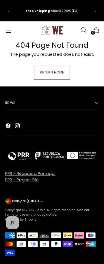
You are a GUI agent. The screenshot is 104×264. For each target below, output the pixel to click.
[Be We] (52, 30)
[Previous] (8, 10)
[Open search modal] (83, 30)
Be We (40, 210)
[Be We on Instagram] (17, 126)
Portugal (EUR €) (25, 201)
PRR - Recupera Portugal (30, 173)
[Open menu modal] (8, 30)
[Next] (95, 10)
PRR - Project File (22, 180)
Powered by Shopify (20, 219)
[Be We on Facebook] (8, 126)
